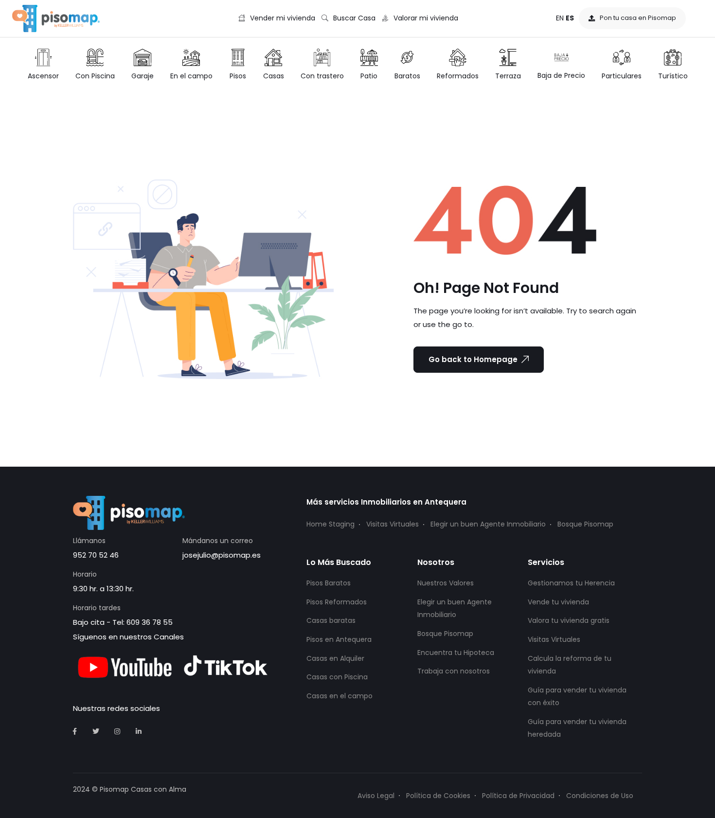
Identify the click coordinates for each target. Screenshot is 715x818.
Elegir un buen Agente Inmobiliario (488, 524)
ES (570, 18)
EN (560, 18)
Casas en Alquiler (335, 658)
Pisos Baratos (328, 583)
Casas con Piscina (337, 677)
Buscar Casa (354, 18)
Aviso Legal (376, 795)
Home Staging (330, 524)
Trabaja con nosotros (453, 671)
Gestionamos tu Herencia (571, 583)
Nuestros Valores (445, 583)
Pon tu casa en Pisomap (638, 17)
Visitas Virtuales (392, 524)
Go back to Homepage (473, 359)
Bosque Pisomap (585, 524)
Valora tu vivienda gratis (568, 620)
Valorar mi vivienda (425, 18)
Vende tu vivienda (558, 602)
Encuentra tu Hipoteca (455, 652)
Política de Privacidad (518, 795)
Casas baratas (331, 620)
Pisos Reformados (336, 602)
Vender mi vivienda (282, 18)
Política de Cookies (438, 795)
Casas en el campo (339, 696)
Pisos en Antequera (339, 639)
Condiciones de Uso (599, 795)
